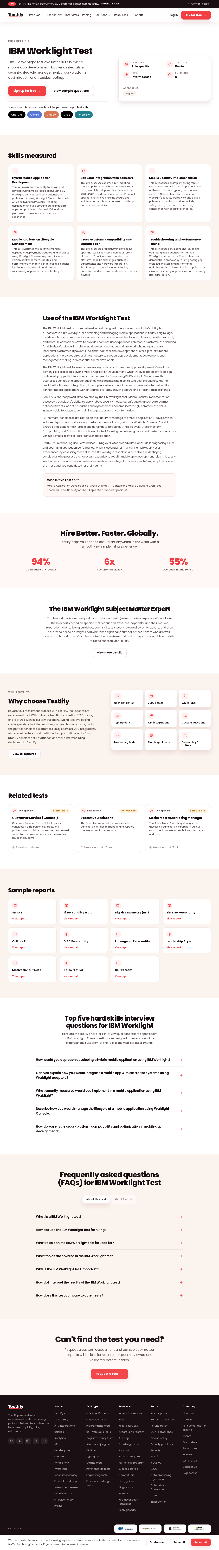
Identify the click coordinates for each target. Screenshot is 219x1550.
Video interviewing (65, 1475)
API (56, 1444)
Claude (51, 114)
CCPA (154, 1495)
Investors (188, 1454)
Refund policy (159, 1425)
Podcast (124, 1450)
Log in (174, 15)
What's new (61, 1462)
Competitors (126, 1475)
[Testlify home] (15, 15)
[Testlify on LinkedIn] (11, 1441)
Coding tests (94, 1462)
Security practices (162, 1444)
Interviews (72, 15)
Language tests (96, 1419)
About (139, 15)
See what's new (109, 3)
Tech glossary (127, 1510)
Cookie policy (159, 1438)
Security (155, 1450)
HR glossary (126, 1487)
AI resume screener (66, 1487)
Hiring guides (126, 1481)
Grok (67, 114)
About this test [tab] (96, 1199)
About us (188, 1413)
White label (61, 1469)
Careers (187, 1419)
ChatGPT (16, 114)
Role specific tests (97, 1413)
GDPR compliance (162, 1432)
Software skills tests (98, 1432)
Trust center (158, 1501)
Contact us (190, 1467)
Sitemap (124, 1438)
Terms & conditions (163, 1419)
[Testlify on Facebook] (36, 1441)
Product (34, 15)
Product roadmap (65, 1481)
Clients (187, 1436)
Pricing (86, 15)
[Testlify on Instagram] (28, 1441)
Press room (190, 1448)
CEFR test (92, 1450)
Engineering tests (97, 1475)
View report (19, 918)
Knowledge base (129, 1444)
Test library (54, 15)
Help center (190, 1473)
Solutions (101, 15)
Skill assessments (65, 1493)
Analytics (60, 1438)
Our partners (190, 1442)
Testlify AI (60, 1413)
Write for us (190, 1460)
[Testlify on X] (19, 1441)
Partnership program (131, 1462)
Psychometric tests (98, 1469)
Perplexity (84, 114)
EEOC (154, 1469)
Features (59, 1456)
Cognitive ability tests (99, 1438)
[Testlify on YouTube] (44, 1441)
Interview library (64, 1499)
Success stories (128, 1469)
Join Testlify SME (129, 1425)
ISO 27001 (156, 1462)
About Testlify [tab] (123, 1199)
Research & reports (130, 1413)
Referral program (129, 1456)
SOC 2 (154, 1456)
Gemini (34, 114)
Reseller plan (62, 1450)
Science (59, 1432)
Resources (121, 15)
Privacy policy (159, 1413)
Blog (121, 1419)
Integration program (131, 1432)
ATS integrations (64, 1425)
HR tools (123, 1493)
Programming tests (98, 1425)
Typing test (93, 1456)
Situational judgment (99, 1444)
